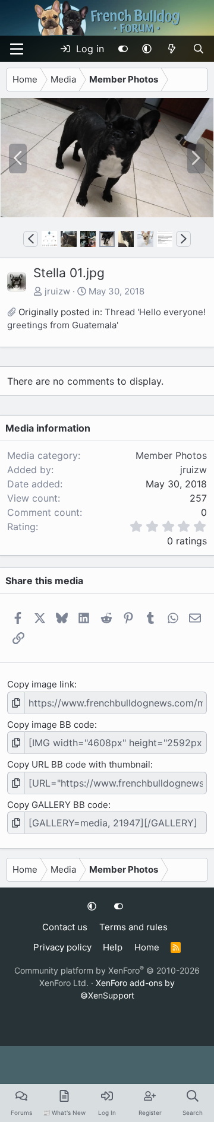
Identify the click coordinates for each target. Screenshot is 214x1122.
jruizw (57, 291)
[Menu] (16, 49)
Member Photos (171, 455)
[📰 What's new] (172, 49)
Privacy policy (62, 947)
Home (146, 947)
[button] (147, 49)
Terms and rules (133, 927)
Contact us (64, 927)
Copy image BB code (51, 724)
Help (112, 947)
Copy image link (40, 684)
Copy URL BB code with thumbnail (78, 764)
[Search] (198, 49)
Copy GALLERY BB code (57, 804)
